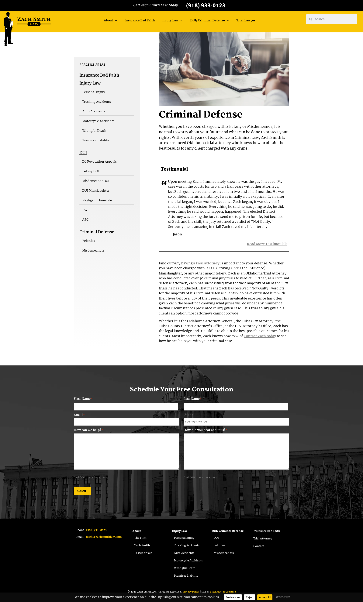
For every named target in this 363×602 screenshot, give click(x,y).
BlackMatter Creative (223, 592)
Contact (258, 546)
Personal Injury (93, 92)
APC (85, 219)
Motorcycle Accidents (98, 121)
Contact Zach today (260, 336)
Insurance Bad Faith (140, 20)
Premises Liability (95, 140)
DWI (85, 210)
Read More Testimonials (267, 244)
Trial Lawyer (245, 20)
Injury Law (170, 20)
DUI (83, 153)
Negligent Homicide (97, 200)
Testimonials (143, 553)
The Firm (140, 538)
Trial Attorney (262, 538)
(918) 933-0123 (96, 530)
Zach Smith (142, 545)
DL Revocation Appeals (99, 161)
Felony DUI (90, 171)
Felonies (88, 241)
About (108, 20)
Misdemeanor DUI (95, 181)
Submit (82, 491)
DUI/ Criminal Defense (207, 20)
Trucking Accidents (96, 101)
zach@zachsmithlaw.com (104, 537)
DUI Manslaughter (95, 190)
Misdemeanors (93, 250)
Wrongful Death (94, 130)
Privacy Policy (191, 592)
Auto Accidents (93, 111)
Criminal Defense (96, 232)
